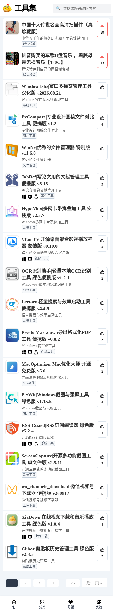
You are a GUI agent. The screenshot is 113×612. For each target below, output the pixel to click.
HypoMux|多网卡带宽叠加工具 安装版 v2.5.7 (57, 212)
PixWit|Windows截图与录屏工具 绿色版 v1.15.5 (55, 398)
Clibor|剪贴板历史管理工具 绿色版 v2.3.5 (58, 551)
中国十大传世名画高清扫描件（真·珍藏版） (58, 28)
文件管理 (29, 165)
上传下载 (29, 505)
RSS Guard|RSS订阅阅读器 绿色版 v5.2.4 (58, 428)
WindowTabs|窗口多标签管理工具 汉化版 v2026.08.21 (57, 90)
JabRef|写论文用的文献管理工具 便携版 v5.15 (55, 180)
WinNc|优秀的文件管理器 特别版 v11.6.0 (56, 150)
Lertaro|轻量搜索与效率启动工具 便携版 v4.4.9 (56, 305)
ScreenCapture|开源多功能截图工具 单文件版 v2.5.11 (56, 459)
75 (73, 583)
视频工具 (41, 258)
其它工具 (47, 196)
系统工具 (29, 105)
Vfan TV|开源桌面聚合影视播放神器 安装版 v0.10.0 (57, 243)
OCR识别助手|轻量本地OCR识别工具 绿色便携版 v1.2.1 (56, 274)
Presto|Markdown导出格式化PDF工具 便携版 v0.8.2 (56, 336)
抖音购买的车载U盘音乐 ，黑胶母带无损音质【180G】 (57, 59)
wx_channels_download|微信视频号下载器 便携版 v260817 (58, 490)
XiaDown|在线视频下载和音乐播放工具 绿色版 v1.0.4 (58, 520)
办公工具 (29, 290)
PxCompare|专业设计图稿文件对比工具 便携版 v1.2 (58, 120)
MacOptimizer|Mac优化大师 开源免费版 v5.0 (56, 367)
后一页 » (94, 583)
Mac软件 (29, 383)
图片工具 (29, 136)
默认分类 (29, 44)
